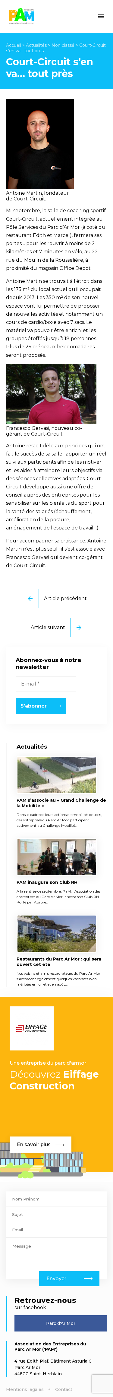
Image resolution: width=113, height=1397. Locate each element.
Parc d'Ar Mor (60, 1323)
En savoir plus (34, 1144)
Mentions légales (25, 1389)
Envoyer (56, 1278)
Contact (63, 1389)
